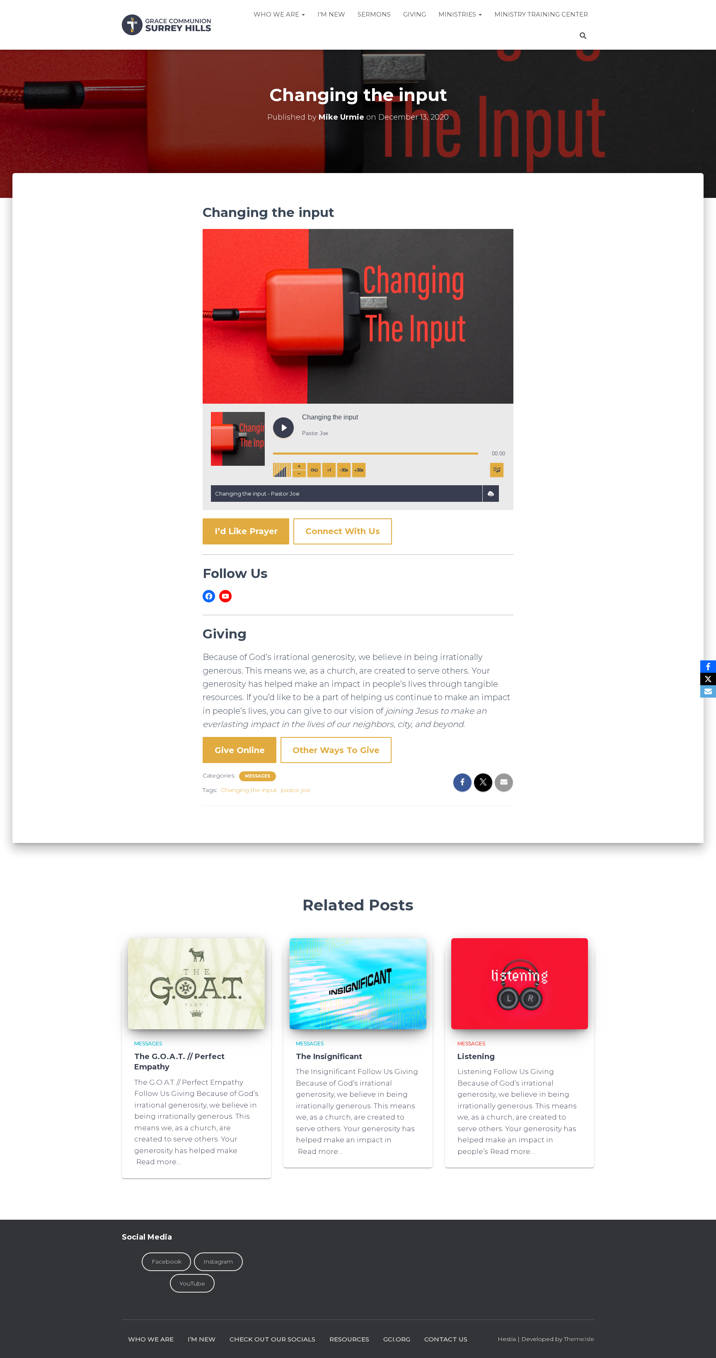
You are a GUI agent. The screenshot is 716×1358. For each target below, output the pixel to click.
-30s (344, 470)
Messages (257, 776)
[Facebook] (708, 666)
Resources (349, 1339)
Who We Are (277, 14)
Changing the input (249, 790)
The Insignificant (329, 1056)
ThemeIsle (579, 1339)
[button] (490, 493)
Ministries (458, 14)
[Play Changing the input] (283, 427)
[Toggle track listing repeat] (314, 470)
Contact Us (445, 1339)
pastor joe (295, 790)
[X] (708, 679)
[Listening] (519, 983)
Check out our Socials (272, 1339)
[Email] (708, 691)
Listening (476, 1056)
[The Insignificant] (358, 983)
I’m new (201, 1339)
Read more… (158, 1162)
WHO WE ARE (151, 1339)
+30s (358, 470)
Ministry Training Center (541, 14)
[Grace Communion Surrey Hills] (166, 24)
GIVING (414, 14)
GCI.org (396, 1339)
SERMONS (374, 14)
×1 (329, 470)
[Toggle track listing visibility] (496, 470)
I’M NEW (331, 14)
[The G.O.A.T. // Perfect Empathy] (196, 983)
